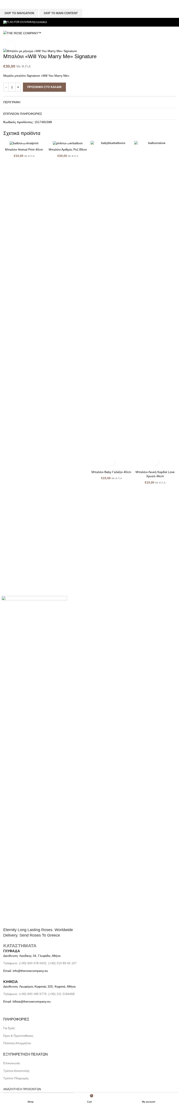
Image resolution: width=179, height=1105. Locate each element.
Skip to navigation (19, 13)
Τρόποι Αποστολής (16, 1071)
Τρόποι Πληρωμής (16, 1078)
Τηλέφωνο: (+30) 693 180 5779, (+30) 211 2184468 (39, 994)
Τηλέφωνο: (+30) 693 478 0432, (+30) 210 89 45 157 (40, 963)
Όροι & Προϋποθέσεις (18, 1035)
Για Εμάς (9, 1028)
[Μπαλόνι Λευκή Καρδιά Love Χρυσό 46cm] (155, 304)
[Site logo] (22, 33)
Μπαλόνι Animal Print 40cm (24, 149)
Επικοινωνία (11, 1063)
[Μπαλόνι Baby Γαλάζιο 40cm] (111, 304)
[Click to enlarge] (11, 45)
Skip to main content (61, 13)
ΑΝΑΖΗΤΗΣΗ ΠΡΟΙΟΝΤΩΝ (22, 1089)
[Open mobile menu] (92, 33)
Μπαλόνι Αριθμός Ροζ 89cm (68, 149)
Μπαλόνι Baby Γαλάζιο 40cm (111, 472)
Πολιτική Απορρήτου (17, 1043)
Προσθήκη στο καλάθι (44, 87)
